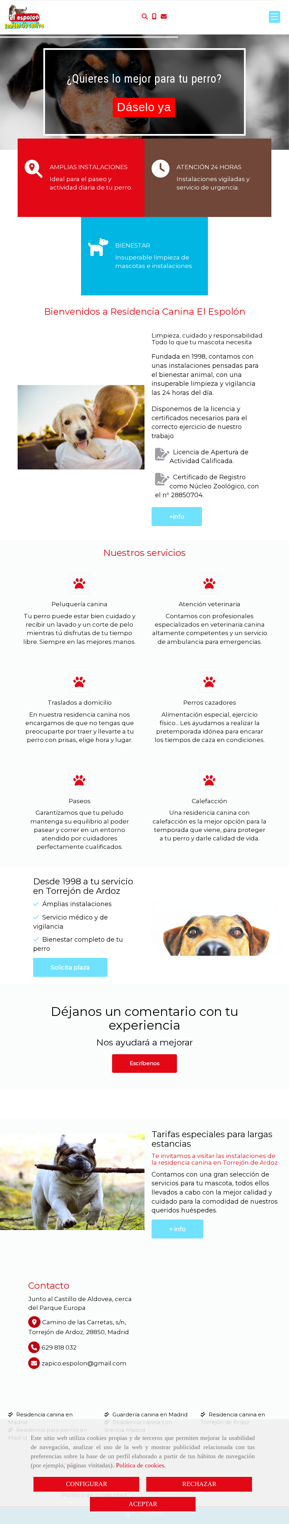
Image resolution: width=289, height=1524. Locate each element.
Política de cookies (140, 1465)
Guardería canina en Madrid (149, 1414)
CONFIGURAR (86, 1483)
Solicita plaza (70, 967)
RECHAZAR (199, 1483)
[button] (144, 1063)
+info (176, 516)
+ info (177, 1228)
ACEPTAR (143, 1503)
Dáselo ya (144, 107)
